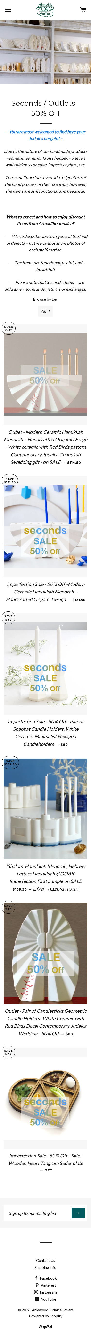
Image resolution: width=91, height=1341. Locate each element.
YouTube (48, 1299)
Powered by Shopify (45, 1316)
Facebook (48, 1278)
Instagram (48, 1292)
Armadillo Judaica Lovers (53, 1310)
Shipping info (45, 1267)
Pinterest (48, 1285)
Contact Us (45, 1260)
